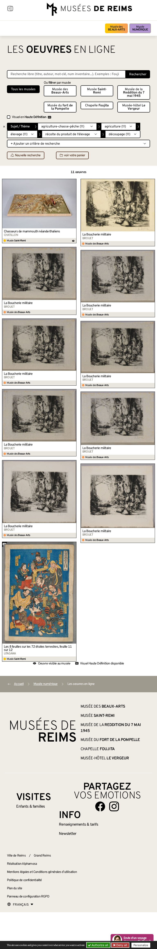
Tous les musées (23, 89)
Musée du (60, 107)
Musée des (116, 28)
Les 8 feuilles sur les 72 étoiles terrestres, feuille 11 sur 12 (38, 648)
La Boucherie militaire (96, 234)
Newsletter (67, 833)
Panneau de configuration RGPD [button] (28, 897)
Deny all (121, 945)
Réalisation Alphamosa (22, 864)
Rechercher (137, 74)
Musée (140, 28)
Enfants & (30, 806)
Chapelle (97, 106)
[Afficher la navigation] (10, 9)
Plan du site (14, 888)
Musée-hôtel (133, 107)
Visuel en (29, 117)
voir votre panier (74, 155)
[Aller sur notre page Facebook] (100, 806)
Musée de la (134, 92)
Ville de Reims (16, 856)
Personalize (140, 945)
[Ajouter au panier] (73, 182)
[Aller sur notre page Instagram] (114, 806)
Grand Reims (42, 856)
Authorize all (99, 945)
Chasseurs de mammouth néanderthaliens (32, 231)
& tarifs (78, 824)
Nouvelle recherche (28, 155)
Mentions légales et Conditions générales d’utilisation (42, 872)
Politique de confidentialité (24, 880)
